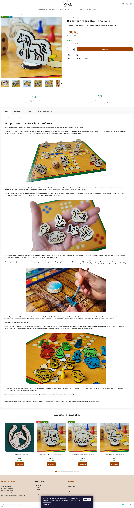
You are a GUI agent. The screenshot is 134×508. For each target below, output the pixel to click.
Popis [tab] (6, 111)
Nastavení (47, 504)
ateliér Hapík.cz (71, 18)
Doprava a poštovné (7, 491)
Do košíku (105, 49)
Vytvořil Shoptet (128, 504)
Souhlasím (87, 499)
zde (79, 500)
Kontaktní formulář (6, 493)
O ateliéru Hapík (6, 486)
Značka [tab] (45, 111)
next (131, 446)
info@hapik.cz (72, 492)
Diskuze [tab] (29, 111)
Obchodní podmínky (7, 488)
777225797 (71, 494)
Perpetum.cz (38, 494)
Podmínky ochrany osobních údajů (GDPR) (13, 495)
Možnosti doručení (72, 44)
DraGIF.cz (37, 492)
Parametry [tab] (17, 111)
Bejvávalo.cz (38, 490)
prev (2, 446)
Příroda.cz (38, 485)
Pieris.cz (37, 487)
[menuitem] (42, 9)
